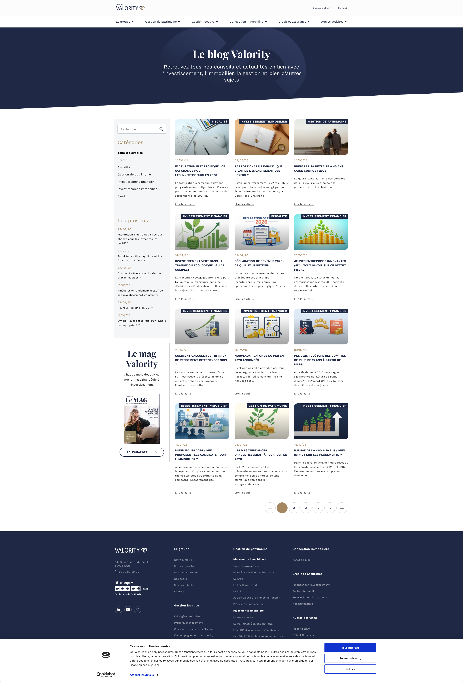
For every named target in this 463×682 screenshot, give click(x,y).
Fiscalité (124, 167)
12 (331, 505)
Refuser (350, 668)
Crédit (122, 160)
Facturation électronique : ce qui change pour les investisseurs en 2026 (140, 239)
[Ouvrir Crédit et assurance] (308, 22)
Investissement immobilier (137, 189)
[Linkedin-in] (118, 609)
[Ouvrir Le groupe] (132, 22)
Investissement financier (136, 181)
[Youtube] (128, 609)
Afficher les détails (142, 674)
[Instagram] (137, 609)
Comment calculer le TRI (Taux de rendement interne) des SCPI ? (201, 360)
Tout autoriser (350, 647)
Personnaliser (348, 658)
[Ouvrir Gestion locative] (216, 22)
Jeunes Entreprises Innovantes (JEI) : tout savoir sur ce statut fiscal (320, 265)
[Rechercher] (161, 129)
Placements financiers (248, 610)
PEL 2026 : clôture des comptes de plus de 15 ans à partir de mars (320, 360)
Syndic (122, 196)
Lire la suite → (185, 204)
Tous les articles (130, 153)
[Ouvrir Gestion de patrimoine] (179, 22)
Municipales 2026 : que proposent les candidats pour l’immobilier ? (200, 455)
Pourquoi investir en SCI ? (135, 307)
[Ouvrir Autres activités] (345, 22)
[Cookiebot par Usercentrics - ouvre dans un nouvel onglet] (106, 675)
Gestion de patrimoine (134, 174)
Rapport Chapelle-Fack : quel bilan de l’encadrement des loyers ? (259, 171)
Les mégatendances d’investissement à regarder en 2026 (261, 455)
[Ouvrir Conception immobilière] (265, 22)
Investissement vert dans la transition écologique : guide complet (199, 265)
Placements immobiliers (249, 559)
